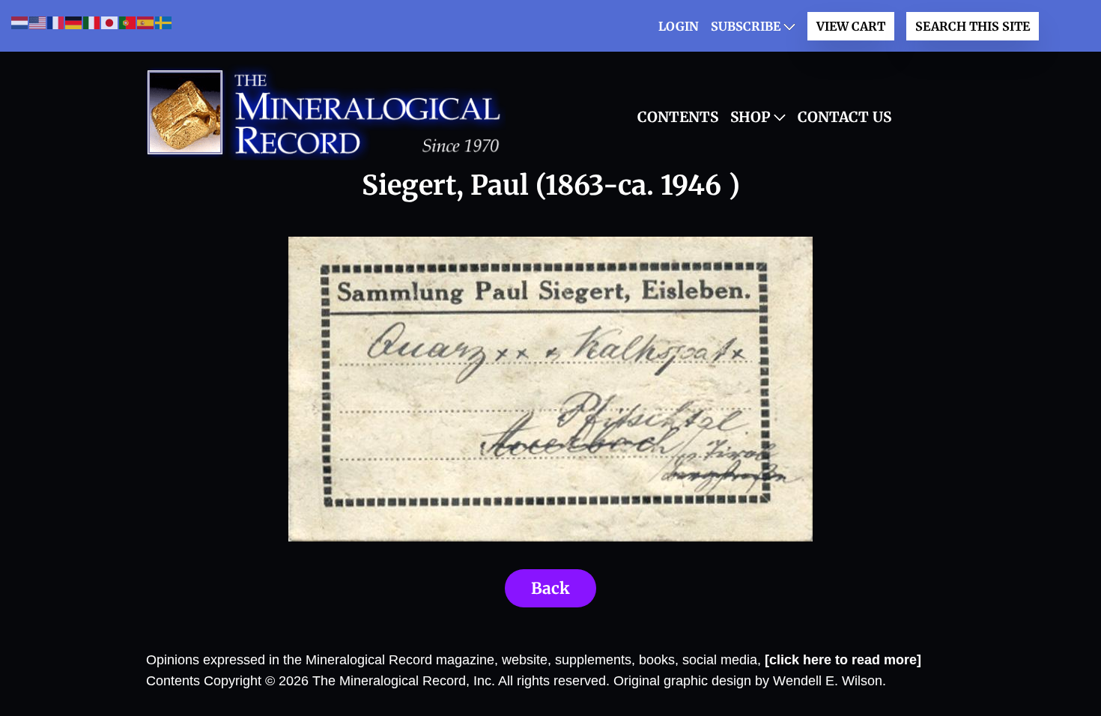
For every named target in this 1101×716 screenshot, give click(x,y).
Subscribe (745, 26)
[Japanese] (110, 22)
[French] (56, 22)
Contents (677, 117)
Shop (750, 117)
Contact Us (844, 117)
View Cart (850, 26)
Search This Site (972, 26)
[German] (74, 22)
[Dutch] (20, 22)
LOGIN (678, 26)
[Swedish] (164, 22)
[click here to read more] (843, 659)
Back (550, 588)
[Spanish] (146, 22)
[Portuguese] (128, 22)
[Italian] (92, 22)
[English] (38, 22)
